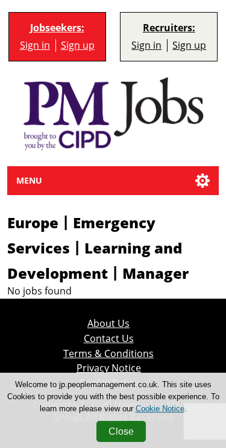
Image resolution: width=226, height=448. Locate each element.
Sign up (78, 45)
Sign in (35, 45)
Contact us (109, 338)
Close (121, 431)
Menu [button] (29, 180)
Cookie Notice (160, 408)
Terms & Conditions (108, 353)
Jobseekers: (57, 28)
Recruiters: (169, 28)
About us (108, 323)
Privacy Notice (109, 368)
